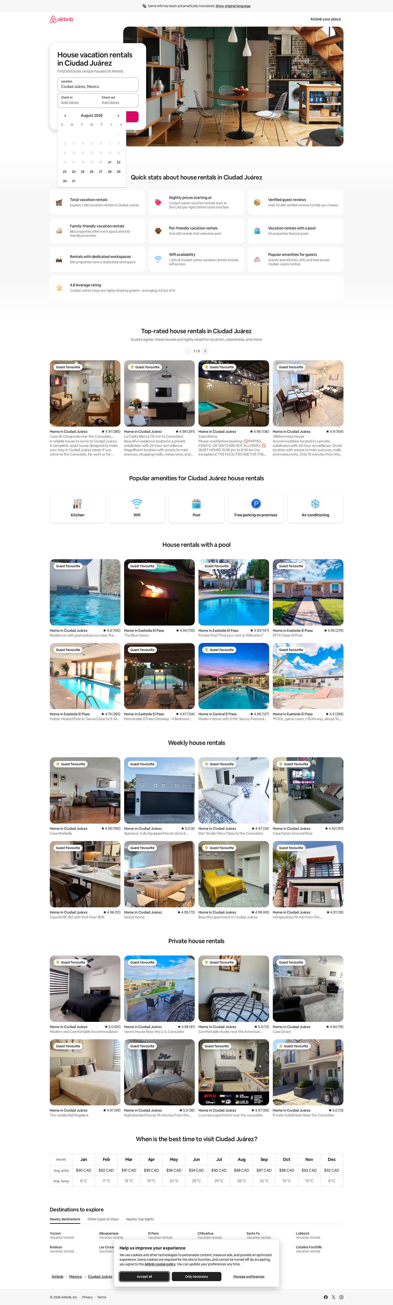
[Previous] (188, 351)
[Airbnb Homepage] (61, 19)
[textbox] (77, 102)
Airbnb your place (325, 19)
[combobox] (98, 86)
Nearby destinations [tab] (65, 1219)
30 (65, 181)
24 (73, 172)
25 (82, 172)
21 (109, 162)
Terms (101, 1297)
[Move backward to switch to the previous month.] (65, 115)
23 (65, 172)
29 (118, 172)
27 (101, 172)
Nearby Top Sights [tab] (140, 1219)
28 (109, 172)
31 (73, 181)
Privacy (87, 1297)
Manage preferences (249, 1276)
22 (118, 162)
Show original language (233, 6)
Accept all (144, 1276)
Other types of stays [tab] (103, 1219)
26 (91, 172)
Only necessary (196, 1276)
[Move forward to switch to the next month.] (118, 115)
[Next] (205, 351)
